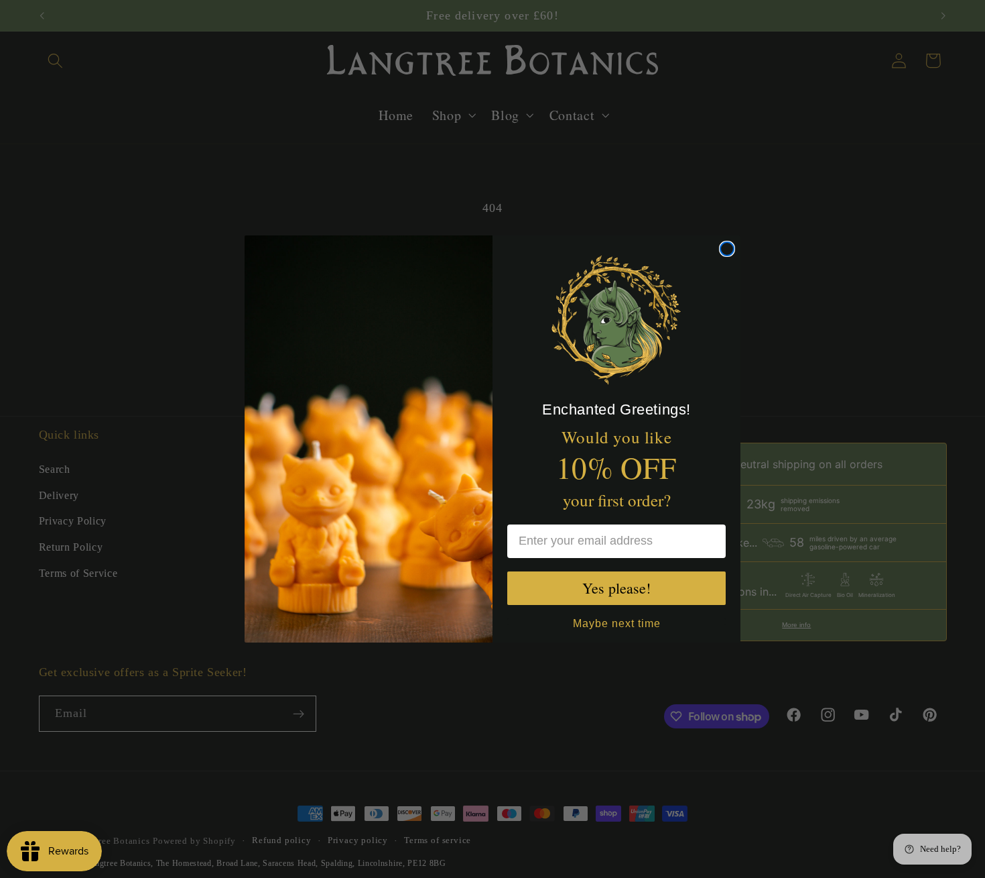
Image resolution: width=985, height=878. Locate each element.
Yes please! (616, 588)
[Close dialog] (727, 249)
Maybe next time (617, 621)
